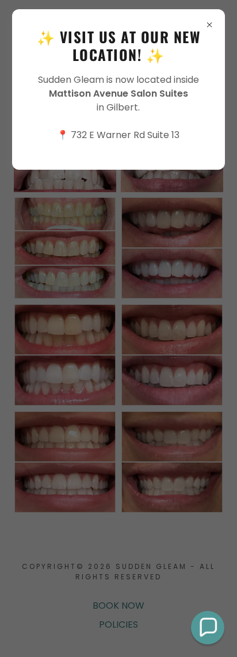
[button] (207, 627)
